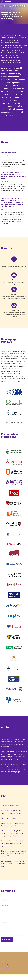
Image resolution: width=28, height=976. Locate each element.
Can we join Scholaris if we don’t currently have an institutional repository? (12, 843)
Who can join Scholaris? (9, 818)
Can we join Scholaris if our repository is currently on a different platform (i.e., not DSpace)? (14, 853)
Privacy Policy (5, 966)
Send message (7, 939)
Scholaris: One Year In (8, 152)
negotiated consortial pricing (11, 744)
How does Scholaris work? (10, 805)
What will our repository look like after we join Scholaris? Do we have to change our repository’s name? (13, 833)
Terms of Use (5, 968)
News (3, 962)
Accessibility (5, 964)
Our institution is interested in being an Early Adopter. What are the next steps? (13, 863)
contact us (9, 752)
